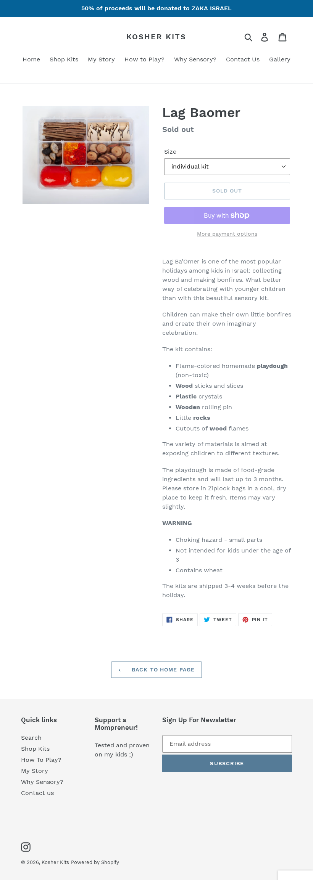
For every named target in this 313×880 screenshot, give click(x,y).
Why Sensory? (42, 781)
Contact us (37, 792)
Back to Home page (162, 669)
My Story (34, 770)
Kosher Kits (156, 36)
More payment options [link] (227, 234)
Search (31, 737)
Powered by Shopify (95, 862)
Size (170, 151)
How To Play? (41, 759)
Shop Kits (35, 748)
